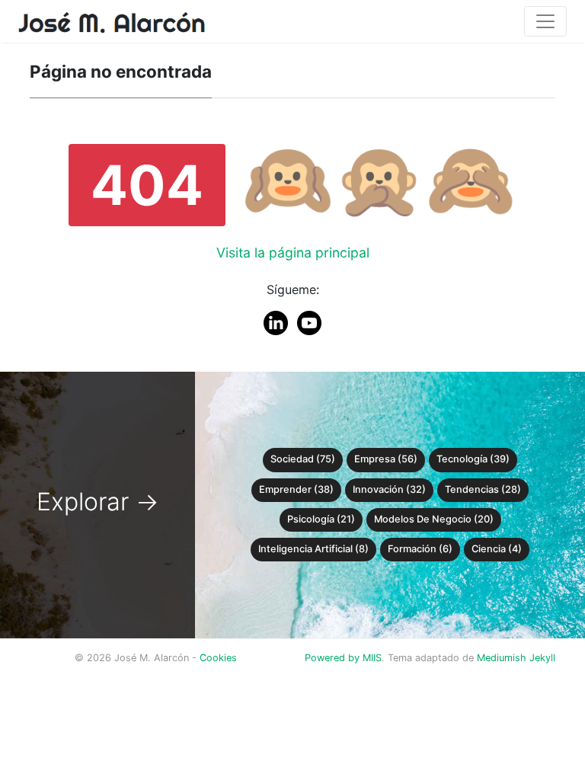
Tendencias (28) (483, 489)
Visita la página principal (292, 253)
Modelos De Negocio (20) (434, 519)
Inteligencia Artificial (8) (313, 549)
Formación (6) (420, 549)
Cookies (218, 657)
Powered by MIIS (343, 657)
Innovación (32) (389, 489)
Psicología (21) (321, 519)
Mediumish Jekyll (516, 657)
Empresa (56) (385, 459)
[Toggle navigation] (545, 21)
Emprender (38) (296, 489)
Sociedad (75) (302, 459)
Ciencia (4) (497, 549)
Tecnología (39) (473, 459)
